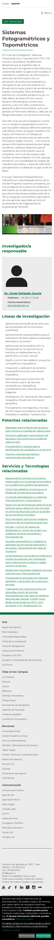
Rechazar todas (26, 935)
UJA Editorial (8, 778)
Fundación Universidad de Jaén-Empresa (22, 660)
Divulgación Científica (12, 823)
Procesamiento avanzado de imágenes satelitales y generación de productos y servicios (27, 581)
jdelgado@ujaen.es (18, 305)
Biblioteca (7, 691)
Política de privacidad (12, 879)
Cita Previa (7, 665)
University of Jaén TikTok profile (9, 887)
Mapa (4, 876)
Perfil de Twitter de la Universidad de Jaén (27, 887)
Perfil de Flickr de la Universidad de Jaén (40, 887)
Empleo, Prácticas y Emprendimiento (20, 754)
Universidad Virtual (11, 731)
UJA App (6, 769)
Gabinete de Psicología (13, 710)
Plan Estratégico (10, 632)
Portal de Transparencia (13, 646)
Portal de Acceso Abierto (14, 773)
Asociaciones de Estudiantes (16, 705)
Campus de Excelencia (13, 650)
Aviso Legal (28, 876)
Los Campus (8, 677)
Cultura (5, 686)
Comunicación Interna (13, 790)
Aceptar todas (43, 935)
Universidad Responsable (14, 636)
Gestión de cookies (11, 882)
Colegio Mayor (9, 700)
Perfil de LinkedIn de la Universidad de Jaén (21, 887)
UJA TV (5, 814)
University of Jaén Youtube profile (3, 887)
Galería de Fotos (10, 818)
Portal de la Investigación (14, 641)
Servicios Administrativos (14, 740)
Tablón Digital (8, 750)
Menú (46, 13)
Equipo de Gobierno (11, 627)
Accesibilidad (15, 876)
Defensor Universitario (13, 695)
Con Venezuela (13, 21)
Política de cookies (33, 879)
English (5, 3)
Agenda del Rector (11, 799)
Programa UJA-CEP (11, 655)
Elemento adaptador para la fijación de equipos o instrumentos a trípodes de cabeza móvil (26, 438)
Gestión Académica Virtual (15, 736)
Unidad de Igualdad (11, 714)
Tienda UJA (7, 832)
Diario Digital (8, 804)
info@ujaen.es (9, 873)
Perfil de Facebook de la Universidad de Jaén (15, 887)
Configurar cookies (11, 930)
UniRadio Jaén (9, 809)
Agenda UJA (8, 795)
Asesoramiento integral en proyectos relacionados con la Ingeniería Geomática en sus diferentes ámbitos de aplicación (28, 481)
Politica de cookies (24, 919)
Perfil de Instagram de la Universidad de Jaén (33, 887)
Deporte (6, 681)
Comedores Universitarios (14, 719)
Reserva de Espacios (12, 759)
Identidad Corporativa (12, 827)
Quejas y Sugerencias (32, 882)
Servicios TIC (8, 764)
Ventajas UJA (8, 837)
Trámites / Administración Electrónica (20, 745)
